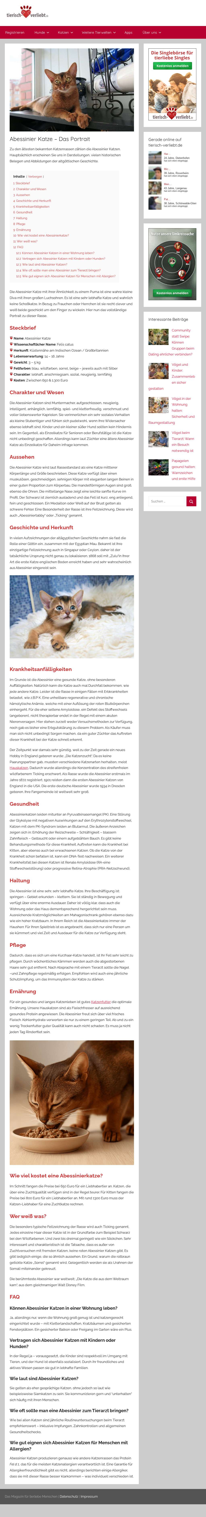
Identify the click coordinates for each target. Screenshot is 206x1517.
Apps (128, 32)
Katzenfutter (101, 1002)
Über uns (150, 32)
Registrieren (14, 32)
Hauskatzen (19, 768)
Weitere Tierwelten (96, 32)
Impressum (89, 1496)
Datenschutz (69, 1496)
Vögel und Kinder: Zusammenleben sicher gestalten (171, 377)
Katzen (63, 32)
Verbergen (35, 176)
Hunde (40, 32)
